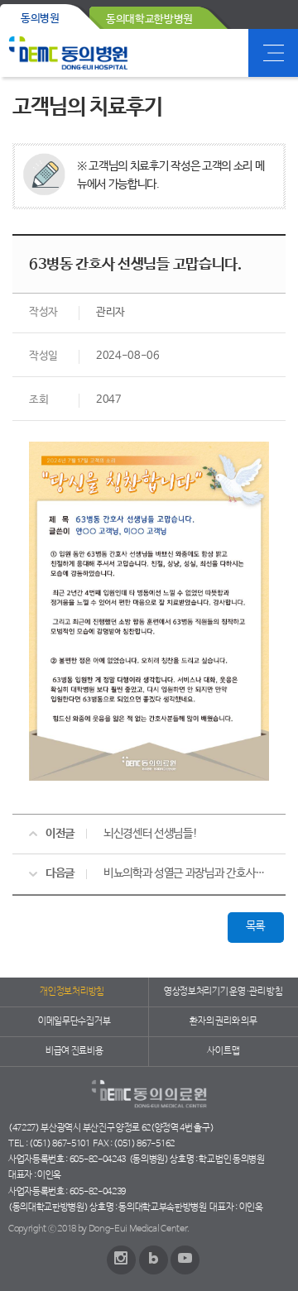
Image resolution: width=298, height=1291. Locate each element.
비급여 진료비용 (74, 1051)
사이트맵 (223, 1051)
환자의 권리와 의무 (223, 1021)
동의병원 (40, 18)
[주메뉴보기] (273, 53)
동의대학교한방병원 (149, 19)
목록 (255, 926)
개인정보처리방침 (71, 992)
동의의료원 (68, 53)
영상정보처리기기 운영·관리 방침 (223, 992)
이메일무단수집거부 (74, 1021)
